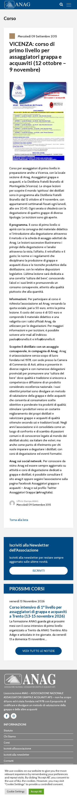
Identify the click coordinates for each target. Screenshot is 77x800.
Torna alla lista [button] (18, 520)
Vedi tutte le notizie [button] (38, 651)
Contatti (8, 760)
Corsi (7, 742)
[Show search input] (61, 4)
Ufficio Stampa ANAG (27, 501)
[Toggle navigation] (69, 4)
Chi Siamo (10, 736)
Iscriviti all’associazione (17, 748)
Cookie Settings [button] (15, 791)
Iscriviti (39, 570)
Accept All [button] (36, 791)
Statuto (8, 730)
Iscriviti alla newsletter (16, 754)
